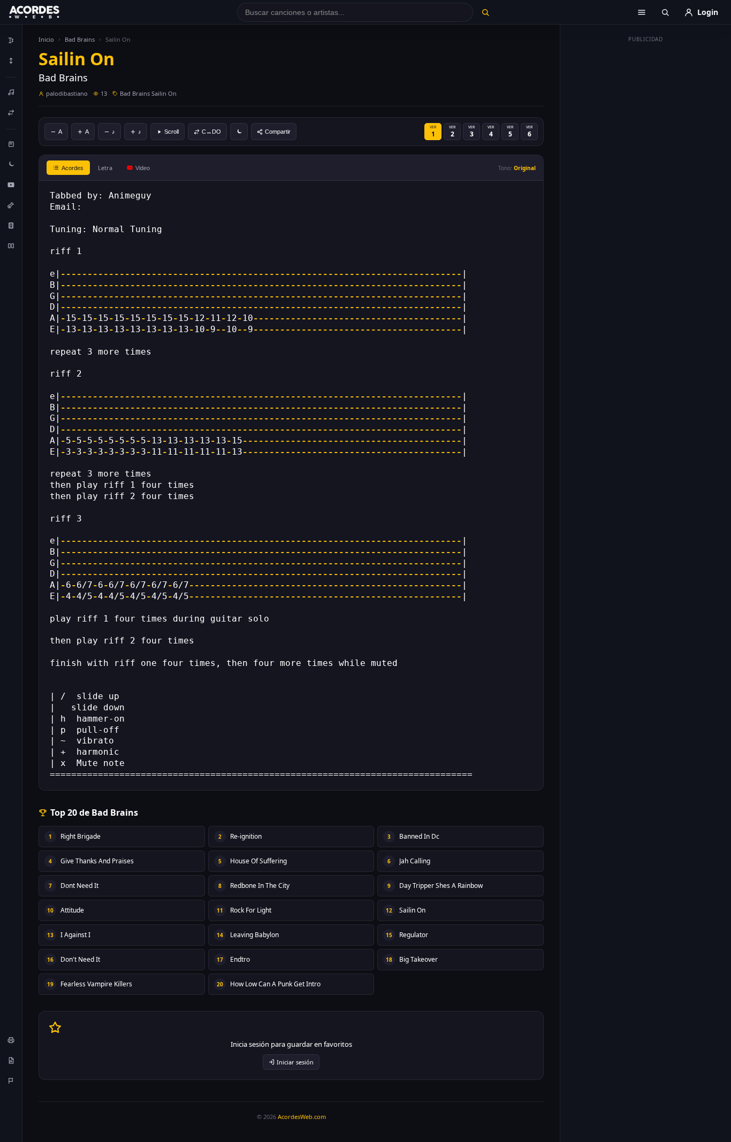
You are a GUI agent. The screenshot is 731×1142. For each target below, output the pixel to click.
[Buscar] (485, 12)
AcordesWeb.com (302, 1117)
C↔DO (211, 131)
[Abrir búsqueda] (665, 12)
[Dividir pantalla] (11, 245)
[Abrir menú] (641, 12)
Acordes (72, 168)
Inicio (46, 39)
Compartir (278, 131)
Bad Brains (80, 39)
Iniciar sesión (295, 1062)
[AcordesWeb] (47, 12)
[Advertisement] (646, 207)
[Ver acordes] (11, 225)
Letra (105, 168)
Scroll (171, 131)
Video (142, 168)
